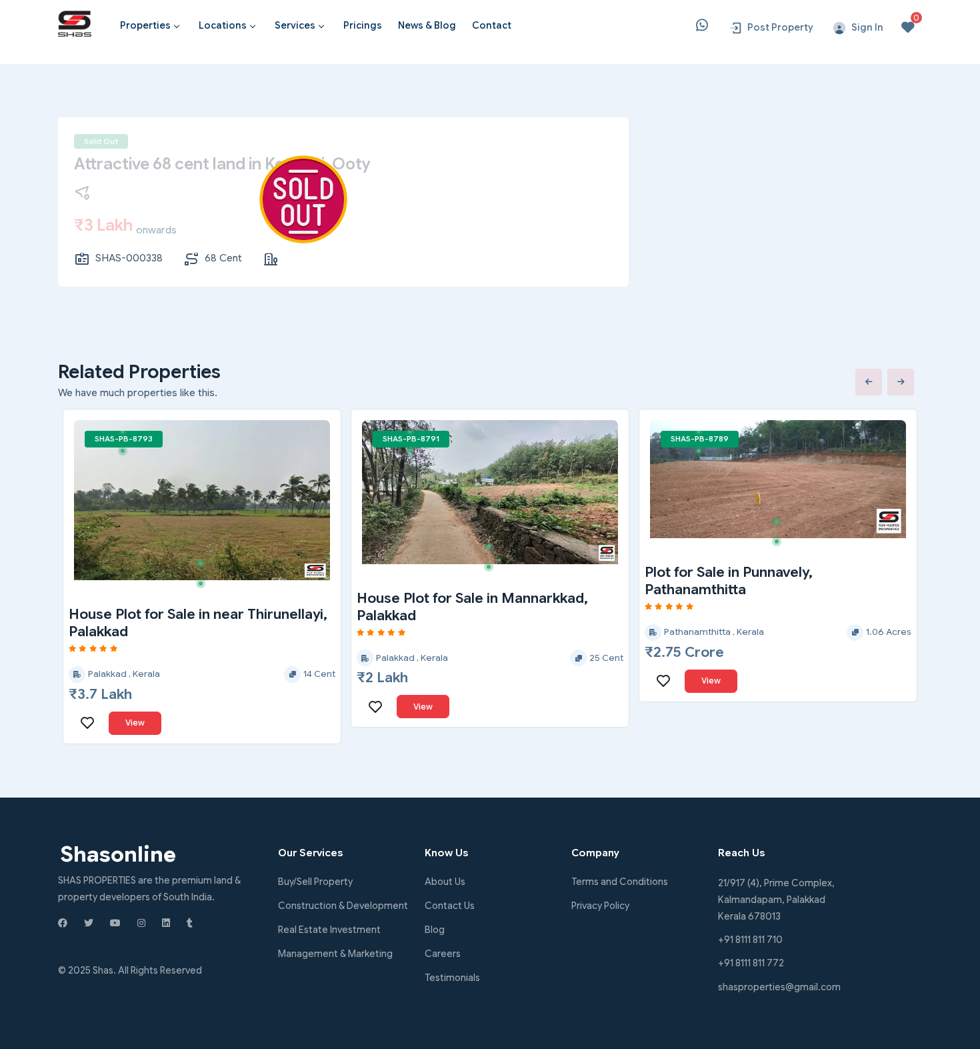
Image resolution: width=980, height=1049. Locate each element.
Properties (145, 25)
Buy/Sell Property (315, 882)
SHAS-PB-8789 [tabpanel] (700, 438)
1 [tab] (127, 436)
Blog (435, 930)
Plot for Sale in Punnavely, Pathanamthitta (729, 581)
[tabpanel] (202, 500)
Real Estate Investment (329, 930)
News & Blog (427, 25)
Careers (443, 954)
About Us (445, 882)
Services (295, 25)
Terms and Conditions (619, 882)
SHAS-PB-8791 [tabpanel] (411, 438)
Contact (491, 25)
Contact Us (450, 906)
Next (900, 382)
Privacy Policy (600, 906)
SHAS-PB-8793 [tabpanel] (124, 438)
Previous (868, 382)
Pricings (362, 25)
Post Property (780, 27)
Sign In (867, 27)
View (135, 723)
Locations (223, 25)
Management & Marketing (335, 954)
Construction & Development (343, 906)
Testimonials (452, 978)
